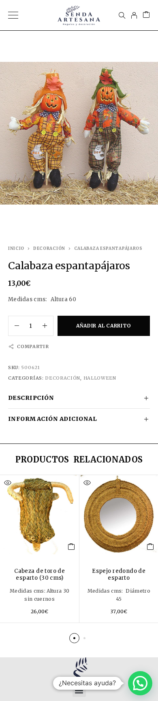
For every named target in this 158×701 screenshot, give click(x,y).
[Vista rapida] (7, 482)
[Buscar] (122, 15)
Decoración (49, 248)
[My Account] (134, 15)
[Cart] (146, 15)
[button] (74, 638)
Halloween (99, 378)
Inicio (16, 248)
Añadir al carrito (103, 326)
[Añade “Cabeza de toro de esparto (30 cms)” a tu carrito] (71, 546)
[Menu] (13, 15)
